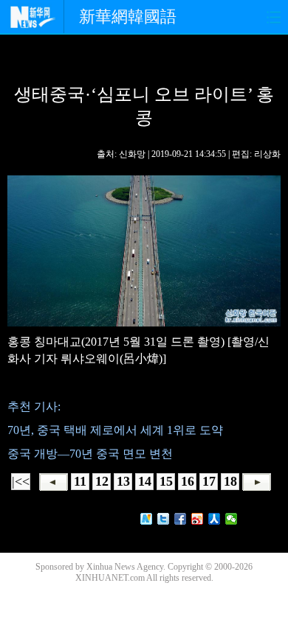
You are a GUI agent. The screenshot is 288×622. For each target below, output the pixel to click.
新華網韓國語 (127, 16)
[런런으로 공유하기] (214, 519)
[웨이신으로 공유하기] (231, 519)
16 (187, 481)
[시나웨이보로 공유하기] (197, 519)
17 (209, 481)
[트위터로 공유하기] (163, 519)
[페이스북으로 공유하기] (180, 519)
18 (230, 481)
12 (102, 481)
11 (80, 481)
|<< (21, 481)
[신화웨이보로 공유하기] (146, 519)
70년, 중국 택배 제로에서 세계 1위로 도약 (115, 430)
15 (166, 481)
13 (123, 481)
